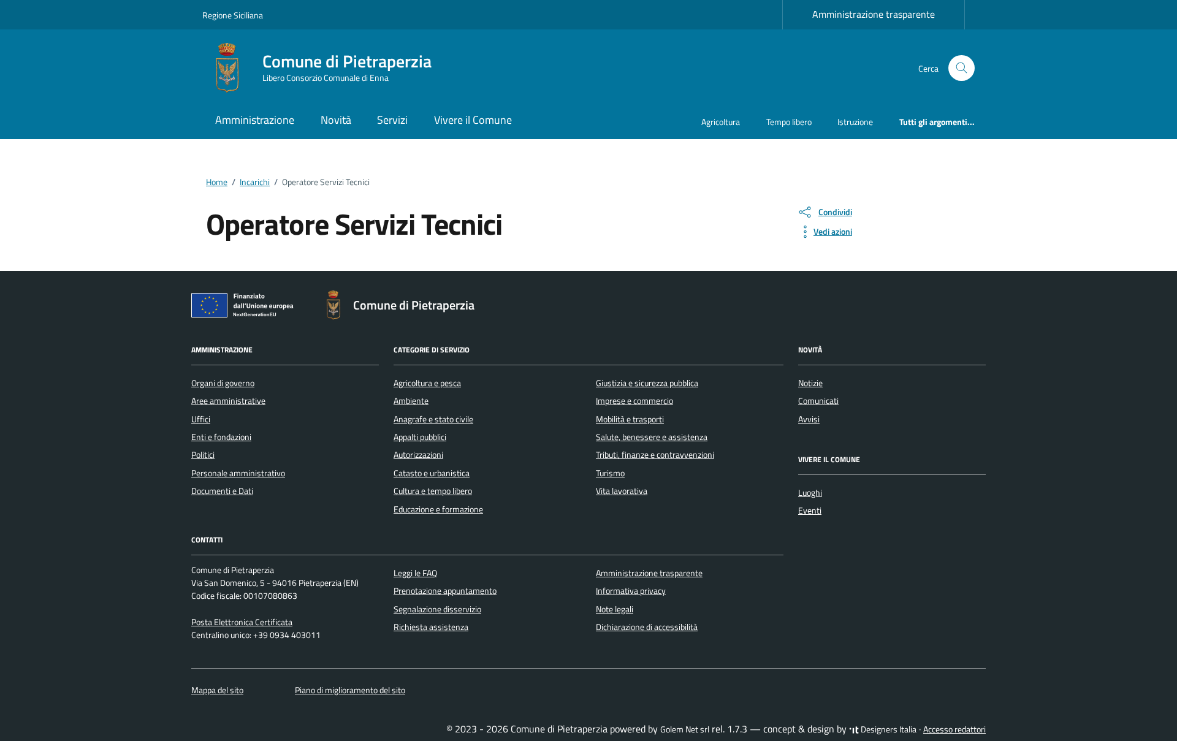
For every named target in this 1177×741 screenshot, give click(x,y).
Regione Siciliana (232, 15)
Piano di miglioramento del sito (350, 690)
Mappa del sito (217, 690)
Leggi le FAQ (415, 573)
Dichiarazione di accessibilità (647, 627)
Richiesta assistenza (431, 627)
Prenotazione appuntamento (445, 591)
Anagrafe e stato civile (433, 419)
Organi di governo (222, 383)
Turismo (610, 473)
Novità (336, 120)
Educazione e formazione (438, 509)
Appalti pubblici (420, 437)
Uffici (200, 419)
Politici (203, 455)
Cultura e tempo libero (433, 491)
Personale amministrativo (238, 473)
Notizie (810, 383)
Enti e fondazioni (221, 437)
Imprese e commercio (634, 401)
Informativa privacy (631, 591)
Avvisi (809, 419)
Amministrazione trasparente (873, 14)
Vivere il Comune (473, 120)
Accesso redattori (954, 729)
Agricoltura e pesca (427, 383)
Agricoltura (720, 121)
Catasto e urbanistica (432, 473)
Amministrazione (254, 120)
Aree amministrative (228, 401)
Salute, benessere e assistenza (651, 437)
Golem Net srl (684, 729)
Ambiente (411, 401)
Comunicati (818, 401)
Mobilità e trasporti (630, 419)
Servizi (392, 120)
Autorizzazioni (418, 455)
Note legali (614, 609)
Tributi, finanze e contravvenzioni (655, 455)
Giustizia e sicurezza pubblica (647, 383)
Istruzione (855, 121)
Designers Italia (887, 729)
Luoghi (810, 493)
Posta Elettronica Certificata (241, 622)
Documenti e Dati (222, 491)
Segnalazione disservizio (437, 609)
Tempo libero (789, 121)
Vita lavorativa (621, 491)
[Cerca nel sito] (961, 68)
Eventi (809, 510)
